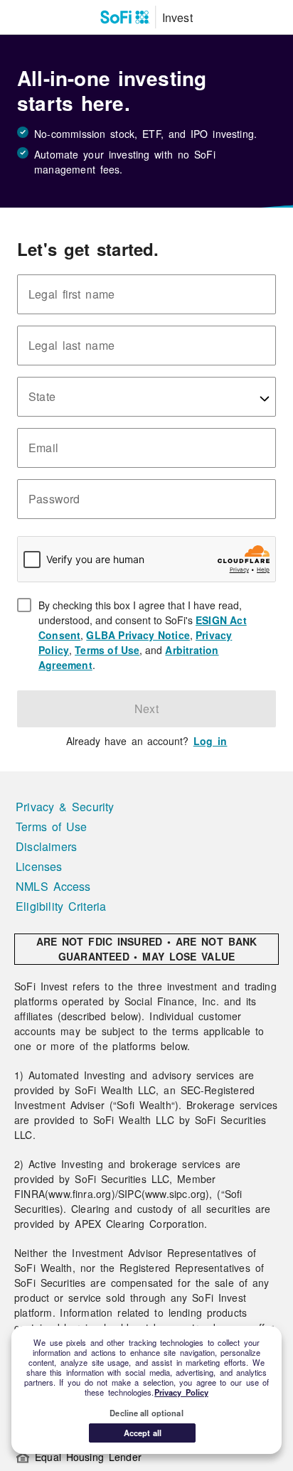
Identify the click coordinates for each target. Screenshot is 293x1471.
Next (146, 708)
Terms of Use (107, 650)
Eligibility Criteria (61, 906)
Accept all (142, 1432)
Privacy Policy (181, 1392)
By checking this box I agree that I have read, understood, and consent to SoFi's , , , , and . (157, 635)
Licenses (39, 866)
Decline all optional (146, 1412)
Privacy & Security (65, 806)
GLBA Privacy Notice (138, 635)
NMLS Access (53, 886)
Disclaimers (46, 846)
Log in (210, 741)
